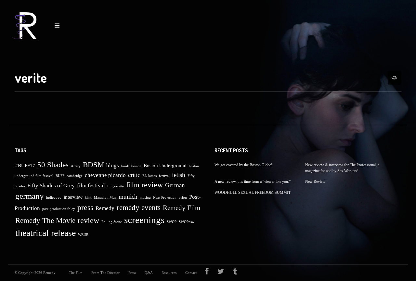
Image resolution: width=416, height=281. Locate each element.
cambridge (75, 176)
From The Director (105, 273)
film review (144, 185)
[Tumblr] (235, 272)
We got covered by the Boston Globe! (243, 165)
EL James (149, 176)
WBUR (83, 235)
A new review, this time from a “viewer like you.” (252, 181)
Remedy (105, 208)
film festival (91, 185)
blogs (112, 165)
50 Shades (53, 165)
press (85, 207)
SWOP (171, 222)
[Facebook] (207, 272)
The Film (76, 273)
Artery (76, 166)
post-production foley (58, 209)
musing (145, 197)
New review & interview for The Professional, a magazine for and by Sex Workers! (342, 168)
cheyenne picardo (105, 175)
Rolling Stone (111, 222)
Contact (191, 273)
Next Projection (164, 197)
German (175, 185)
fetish (178, 174)
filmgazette (115, 186)
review (88, 220)
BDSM (93, 165)
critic (134, 174)
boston (136, 166)
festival (164, 176)
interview (73, 197)
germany (29, 196)
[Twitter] (221, 272)
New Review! (316, 181)
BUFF (60, 176)
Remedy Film (181, 208)
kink (88, 197)
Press (132, 273)
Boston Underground (165, 165)
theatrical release (45, 233)
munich (128, 196)
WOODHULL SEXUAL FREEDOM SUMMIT (252, 192)
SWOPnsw (186, 222)
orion (183, 197)
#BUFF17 (25, 165)
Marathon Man (105, 197)
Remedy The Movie (45, 221)
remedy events (139, 208)
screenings (144, 220)
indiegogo (53, 197)
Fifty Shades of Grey (51, 185)
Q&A (149, 273)
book (125, 166)
